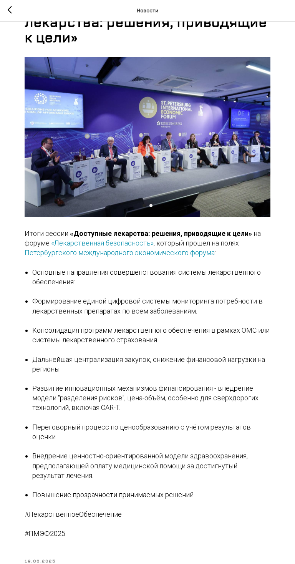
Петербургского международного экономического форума (120, 253)
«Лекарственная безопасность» (102, 243)
